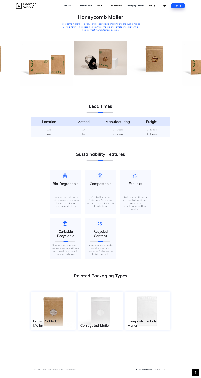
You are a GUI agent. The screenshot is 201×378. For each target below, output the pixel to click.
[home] (26, 5)
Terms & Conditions (144, 369)
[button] (68, 6)
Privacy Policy (161, 369)
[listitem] (100, 58)
